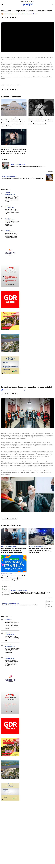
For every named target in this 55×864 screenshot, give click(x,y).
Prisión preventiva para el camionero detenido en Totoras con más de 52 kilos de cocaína (40, 550)
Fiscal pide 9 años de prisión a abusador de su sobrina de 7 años (19, 605)
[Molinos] (10, 342)
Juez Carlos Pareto (15, 85)
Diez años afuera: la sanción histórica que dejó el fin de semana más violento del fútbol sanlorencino (13, 550)
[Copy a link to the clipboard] (15, 17)
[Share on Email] (13, 17)
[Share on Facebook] (2, 17)
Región (3, 573)
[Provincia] (10, 252)
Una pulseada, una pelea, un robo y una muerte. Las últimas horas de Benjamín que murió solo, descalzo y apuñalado (12, 198)
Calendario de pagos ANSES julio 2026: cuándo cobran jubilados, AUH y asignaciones (12, 223)
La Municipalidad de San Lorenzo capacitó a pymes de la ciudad (28, 166)
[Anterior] (5, 165)
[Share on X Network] (5, 17)
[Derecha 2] (10, 320)
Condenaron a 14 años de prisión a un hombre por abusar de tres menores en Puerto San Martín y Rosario (41, 122)
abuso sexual (5, 85)
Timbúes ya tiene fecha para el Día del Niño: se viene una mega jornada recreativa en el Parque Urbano (13, 578)
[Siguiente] (49, 177)
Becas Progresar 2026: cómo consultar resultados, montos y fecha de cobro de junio (12, 211)
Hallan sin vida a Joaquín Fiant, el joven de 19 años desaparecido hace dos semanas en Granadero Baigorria (11, 236)
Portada (7, 230)
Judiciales (23, 13)
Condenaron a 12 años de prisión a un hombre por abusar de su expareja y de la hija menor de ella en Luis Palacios (13, 151)
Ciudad (12, 164)
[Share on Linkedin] (10, 17)
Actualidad (17, 13)
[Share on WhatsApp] (8, 17)
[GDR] (10, 299)
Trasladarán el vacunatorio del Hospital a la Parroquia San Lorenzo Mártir (22, 178)
